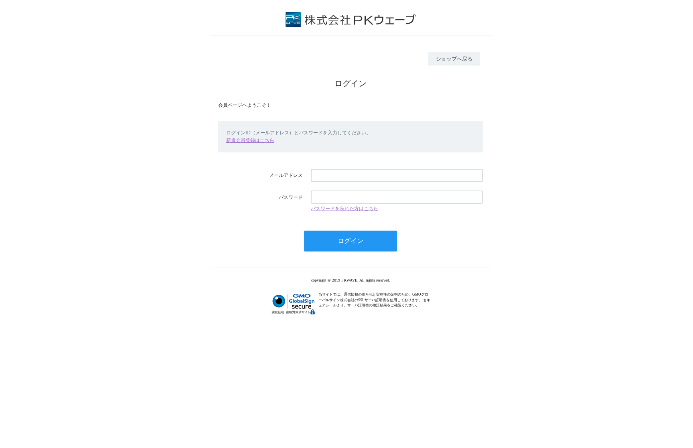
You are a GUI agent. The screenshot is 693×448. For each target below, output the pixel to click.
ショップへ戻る (454, 59)
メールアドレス (286, 175)
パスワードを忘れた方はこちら (344, 208)
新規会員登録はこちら (250, 140)
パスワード (291, 197)
